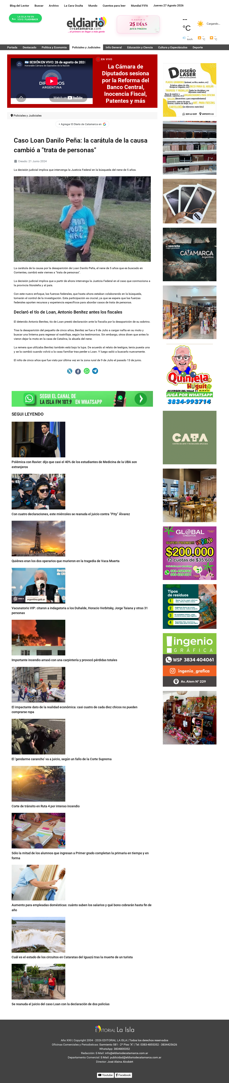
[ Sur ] (157, 31)
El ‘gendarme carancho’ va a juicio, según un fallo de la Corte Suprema (62, 759)
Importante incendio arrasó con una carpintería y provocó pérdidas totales (64, 660)
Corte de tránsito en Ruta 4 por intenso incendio (46, 806)
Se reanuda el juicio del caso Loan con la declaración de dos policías (60, 1004)
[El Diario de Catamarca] (86, 24)
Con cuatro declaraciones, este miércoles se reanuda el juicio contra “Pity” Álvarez (71, 514)
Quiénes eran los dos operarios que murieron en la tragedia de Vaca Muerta (66, 561)
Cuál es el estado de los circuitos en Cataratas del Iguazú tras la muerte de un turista (72, 957)
